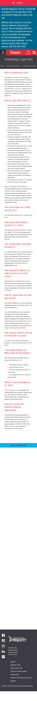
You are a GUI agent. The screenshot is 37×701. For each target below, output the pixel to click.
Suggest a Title (15, 665)
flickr (3, 656)
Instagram (3, 645)
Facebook (3, 635)
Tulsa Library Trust (16, 668)
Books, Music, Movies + (13, 66)
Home (12, 51)
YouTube (3, 640)
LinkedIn (3, 651)
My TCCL (28, 53)
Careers (13, 662)
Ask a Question (18, 445)
